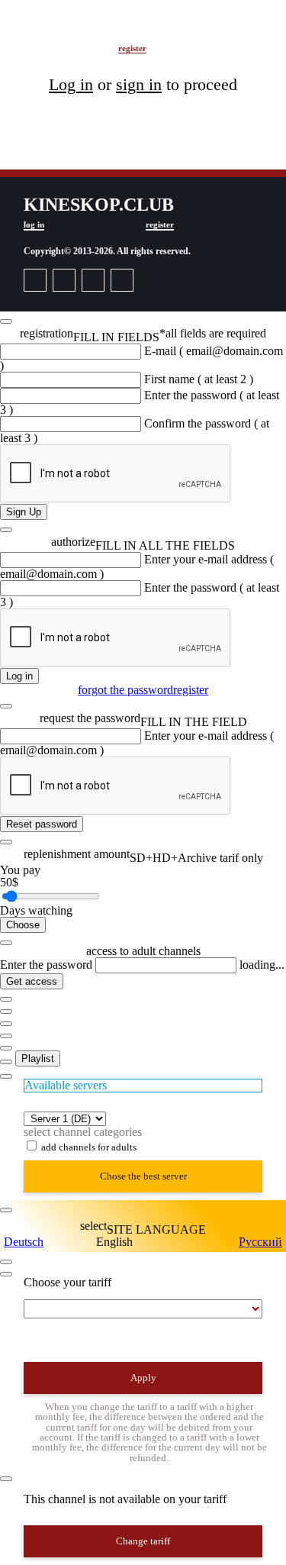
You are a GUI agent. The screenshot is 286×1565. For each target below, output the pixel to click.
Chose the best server (143, 1176)
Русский (260, 1241)
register (132, 48)
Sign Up (23, 512)
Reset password (41, 824)
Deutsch (23, 1241)
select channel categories (83, 1131)
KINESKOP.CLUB (78, 33)
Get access (31, 981)
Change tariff (143, 1541)
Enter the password (46, 964)
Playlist (37, 1058)
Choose (23, 925)
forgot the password (125, 689)
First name (198, 379)
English (114, 1241)
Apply (143, 1377)
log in (21, 48)
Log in (19, 676)
